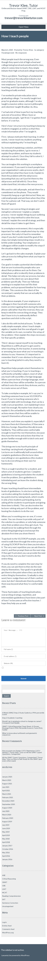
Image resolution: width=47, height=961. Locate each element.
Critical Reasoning (9, 879)
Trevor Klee (28, 50)
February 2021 (7, 797)
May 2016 (6, 852)
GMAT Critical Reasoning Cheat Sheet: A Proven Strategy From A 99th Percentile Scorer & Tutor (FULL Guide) (22, 728)
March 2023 (6, 780)
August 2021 (7, 784)
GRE (4, 886)
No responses (21, 53)
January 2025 (7, 777)
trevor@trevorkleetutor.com (23, 18)
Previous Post (23, 616)
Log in (4, 922)
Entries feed (6, 926)
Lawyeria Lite (6, 955)
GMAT (4, 882)
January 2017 (7, 846)
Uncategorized (7, 53)
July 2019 (5, 825)
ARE (3, 875)
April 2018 (6, 842)
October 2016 (7, 849)
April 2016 (6, 856)
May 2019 (6, 832)
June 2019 (6, 828)
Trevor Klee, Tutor (23, 5)
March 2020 (6, 815)
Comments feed (8, 929)
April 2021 (6, 790)
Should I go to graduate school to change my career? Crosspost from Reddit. (22, 722)
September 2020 (8, 804)
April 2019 (6, 835)
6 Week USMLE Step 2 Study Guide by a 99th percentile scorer (23, 713)
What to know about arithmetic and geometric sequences (19, 734)
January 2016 (7, 859)
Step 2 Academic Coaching (12, 718)
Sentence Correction (10, 903)
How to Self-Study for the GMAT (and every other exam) (22, 760)
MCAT (4, 893)
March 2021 (6, 794)
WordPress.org (8, 933)
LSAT (4, 889)
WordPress (25, 955)
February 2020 (7, 818)
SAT (3, 899)
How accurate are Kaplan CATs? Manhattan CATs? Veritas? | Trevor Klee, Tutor (21, 751)
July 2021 (5, 787)
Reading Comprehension (11, 896)
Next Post (38, 616)
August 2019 (7, 821)
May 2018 (6, 839)
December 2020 (8, 801)
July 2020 (5, 811)
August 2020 (7, 808)
